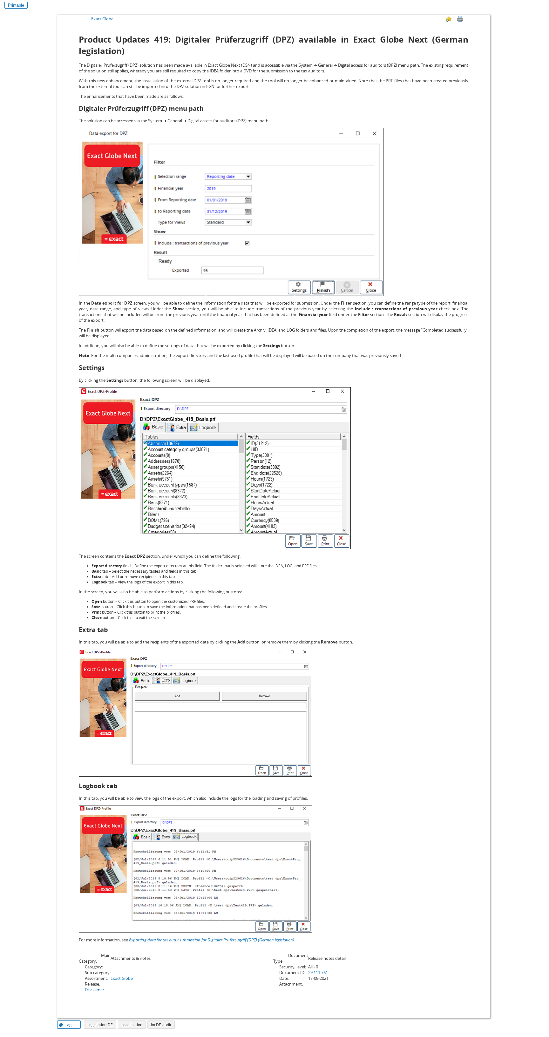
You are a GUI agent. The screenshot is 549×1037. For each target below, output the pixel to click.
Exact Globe (102, 19)
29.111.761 (318, 972)
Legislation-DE (100, 1024)
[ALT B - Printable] (460, 19)
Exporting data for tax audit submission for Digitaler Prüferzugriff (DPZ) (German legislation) (211, 940)
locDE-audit (161, 1024)
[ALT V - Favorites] (449, 19)
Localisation (131, 1024)
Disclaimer (94, 990)
